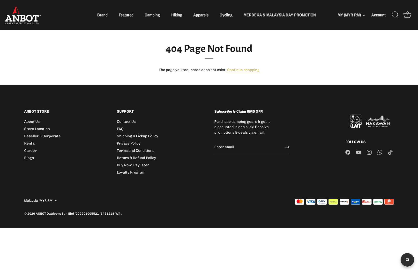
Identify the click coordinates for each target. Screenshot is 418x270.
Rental (30, 143)
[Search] (395, 15)
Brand (102, 15)
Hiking (176, 15)
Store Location (37, 129)
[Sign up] (286, 147)
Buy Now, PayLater (133, 165)
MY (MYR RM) (349, 15)
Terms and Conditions (135, 150)
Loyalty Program (131, 172)
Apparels (201, 15)
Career (30, 150)
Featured (126, 15)
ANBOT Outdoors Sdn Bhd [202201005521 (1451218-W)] (78, 213)
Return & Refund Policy (136, 158)
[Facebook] (347, 152)
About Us (32, 121)
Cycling (226, 15)
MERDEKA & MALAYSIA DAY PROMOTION (280, 15)
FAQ (120, 129)
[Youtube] (358, 152)
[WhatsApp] (379, 152)
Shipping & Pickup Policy (137, 136)
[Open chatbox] (407, 260)
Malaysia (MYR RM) (38, 200)
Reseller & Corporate (42, 136)
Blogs (29, 158)
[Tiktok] (390, 152)
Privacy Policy (129, 143)
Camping (152, 15)
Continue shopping (243, 70)
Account (378, 15)
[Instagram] (369, 152)
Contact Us (126, 121)
